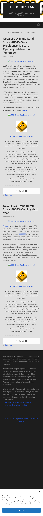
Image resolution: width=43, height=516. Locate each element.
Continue (8, 195)
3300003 (22, 234)
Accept (21, 510)
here (25, 110)
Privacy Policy (23, 419)
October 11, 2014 (9, 217)
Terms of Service (11, 419)
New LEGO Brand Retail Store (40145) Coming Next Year (20, 209)
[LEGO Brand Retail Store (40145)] (21, 61)
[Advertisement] (21, 449)
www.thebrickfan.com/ (13, 185)
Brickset (6, 226)
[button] (40, 491)
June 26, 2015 (8, 56)
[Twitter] (20, 191)
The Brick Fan (21, 7)
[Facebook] (17, 191)
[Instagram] (23, 191)
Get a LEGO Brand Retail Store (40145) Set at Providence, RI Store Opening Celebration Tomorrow (19, 45)
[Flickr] (26, 191)
